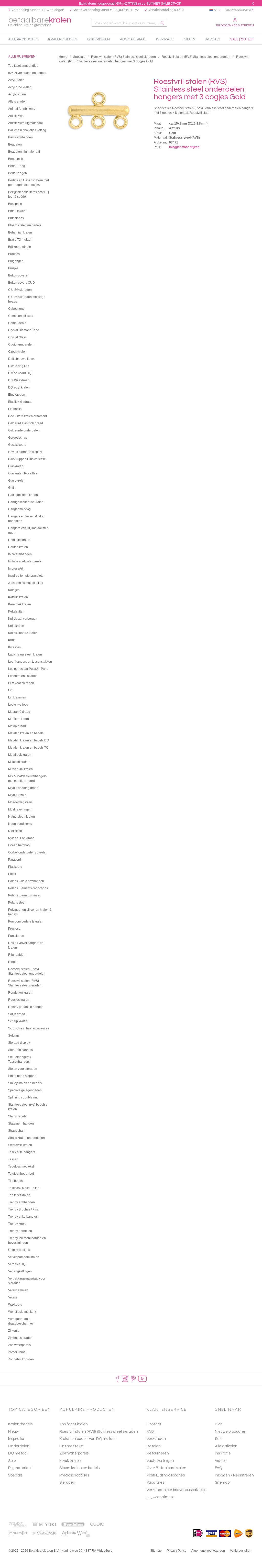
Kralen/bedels (20, 1424)
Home (63, 57)
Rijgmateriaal (19, 1468)
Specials (79, 57)
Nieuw (13, 1431)
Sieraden (67, 1482)
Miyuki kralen (70, 1461)
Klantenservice (238, 10)
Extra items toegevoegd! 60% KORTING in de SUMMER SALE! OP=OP (130, 3)
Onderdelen (18, 1446)
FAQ (218, 1468)
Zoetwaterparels (74, 1453)
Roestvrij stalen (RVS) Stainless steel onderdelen (196, 57)
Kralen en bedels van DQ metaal (87, 1439)
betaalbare (39, 21)
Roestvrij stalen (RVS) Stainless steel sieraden (123, 57)
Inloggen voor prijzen (184, 147)
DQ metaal (17, 1453)
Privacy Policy (176, 1550)
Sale (12, 1461)
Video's (221, 1461)
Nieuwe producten (230, 1431)
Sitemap (222, 1482)
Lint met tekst (71, 1446)
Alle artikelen (226, 1446)
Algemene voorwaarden (208, 1550)
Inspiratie (16, 1439)
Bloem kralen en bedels (79, 1468)
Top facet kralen (73, 1424)
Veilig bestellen (240, 1550)
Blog (219, 1424)
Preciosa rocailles (74, 1475)
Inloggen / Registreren (235, 25)
